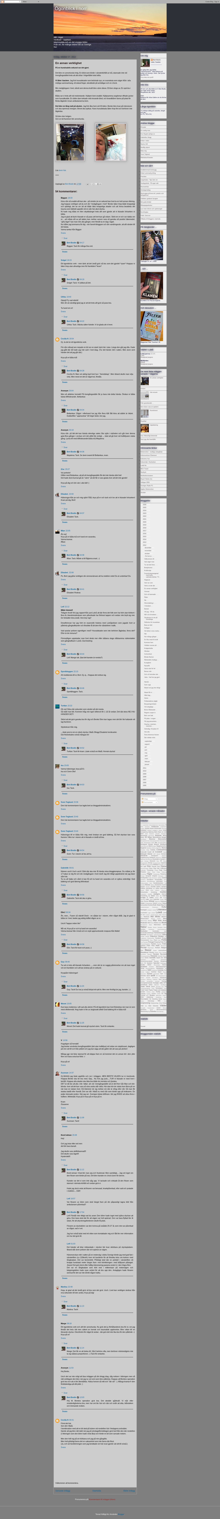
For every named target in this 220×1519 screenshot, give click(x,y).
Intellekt (150, 894)
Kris (165, 905)
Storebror (143, 979)
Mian (63, 531)
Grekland (143, 879)
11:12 (82, 1170)
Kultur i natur (145, 140)
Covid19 (158, 852)
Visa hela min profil (147, 77)
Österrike (153, 1011)
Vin (159, 1001)
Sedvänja (143, 959)
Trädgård (164, 991)
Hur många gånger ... (151, 636)
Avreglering (144, 832)
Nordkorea (151, 929)
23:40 (76, 817)
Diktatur (164, 857)
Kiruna (146, 901)
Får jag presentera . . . (151, 721)
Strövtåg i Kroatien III (151, 729)
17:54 (82, 1212)
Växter (159, 1008)
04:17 (82, 243)
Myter (150, 924)
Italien (152, 897)
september (148, 741)
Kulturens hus (145, 459)
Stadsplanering (162, 975)
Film (149, 866)
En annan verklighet (156, 378)
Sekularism (163, 959)
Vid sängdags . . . (150, 707)
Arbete (152, 828)
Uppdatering (154, 425)
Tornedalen (159, 988)
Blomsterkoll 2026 (149, 842)
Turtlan (64, 706)
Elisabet (143, 127)
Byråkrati (149, 848)
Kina (142, 901)
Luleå (142, 355)
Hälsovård (163, 888)
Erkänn (143, 388)
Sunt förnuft (162, 979)
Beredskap (144, 835)
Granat (164, 878)
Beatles (158, 833)
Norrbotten (144, 931)
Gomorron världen (157, 877)
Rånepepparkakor (146, 205)
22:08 (71, 572)
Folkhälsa (163, 868)
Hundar (148, 886)
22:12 (67, 607)
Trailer (146, 990)
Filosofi (154, 866)
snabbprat (154, 970)
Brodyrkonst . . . (149, 567)
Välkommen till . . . (150, 559)
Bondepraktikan (162, 842)
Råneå (143, 362)
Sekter (153, 959)
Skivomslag (157, 965)
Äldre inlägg (129, 1491)
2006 (145, 782)
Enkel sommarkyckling (148, 173)
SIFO (142, 963)
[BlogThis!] (94, 184)
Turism (153, 993)
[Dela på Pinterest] (100, 184)
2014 (145, 539)
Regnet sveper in (149, 712)
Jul (161, 897)
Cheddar (143, 850)
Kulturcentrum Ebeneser (149, 455)
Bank (156, 832)
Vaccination (144, 999)
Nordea (143, 929)
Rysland (156, 954)
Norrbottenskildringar (147, 933)
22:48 (70, 1287)
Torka (152, 988)
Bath (146, 833)
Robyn (156, 952)
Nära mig (144, 151)
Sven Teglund (67, 802)
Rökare (164, 956)
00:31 (71, 1420)
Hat (165, 883)
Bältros (154, 848)
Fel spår (143, 866)
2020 (145, 522)
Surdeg (142, 981)
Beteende (158, 835)
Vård (149, 1006)
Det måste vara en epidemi (149, 407)
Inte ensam (153, 392)
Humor (143, 886)
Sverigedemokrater (147, 983)
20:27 (67, 469)
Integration (143, 894)
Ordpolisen (153, 936)
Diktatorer (152, 857)
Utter (165, 997)
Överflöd (143, 421)
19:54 (71, 339)
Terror (153, 986)
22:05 (68, 531)
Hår (154, 888)
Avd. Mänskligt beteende (149, 436)
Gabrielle (65, 868)
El (161, 861)
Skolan (164, 965)
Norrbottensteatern (147, 475)
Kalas (151, 899)
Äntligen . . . (148, 628)
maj (146, 753)
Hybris (158, 886)
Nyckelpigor (150, 934)
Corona (152, 850)
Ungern (164, 995)
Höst (147, 890)
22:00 (71, 494)
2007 (145, 779)
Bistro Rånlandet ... (150, 710)
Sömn (150, 984)
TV (162, 993)
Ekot (158, 861)
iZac (63, 469)
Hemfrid (143, 885)
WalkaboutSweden (147, 157)
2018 (145, 528)
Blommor (152, 839)
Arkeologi (164, 828)
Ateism (160, 830)
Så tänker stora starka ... (152, 631)
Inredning (154, 892)
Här (145, 634)
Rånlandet (154, 956)
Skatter (143, 965)
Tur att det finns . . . (151, 565)
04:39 (82, 555)
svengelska (150, 981)
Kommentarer (148, 802)
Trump (158, 992)
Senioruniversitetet (146, 961)
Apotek (147, 828)
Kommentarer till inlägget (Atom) (102, 1499)
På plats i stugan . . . (151, 718)
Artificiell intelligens (152, 830)
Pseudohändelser (145, 944)
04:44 (82, 654)
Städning (149, 979)
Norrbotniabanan (162, 929)
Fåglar (149, 874)
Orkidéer (161, 936)
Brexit (142, 846)
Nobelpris (160, 927)
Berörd (146, 609)
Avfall (164, 830)
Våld (142, 1006)
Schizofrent (148, 654)
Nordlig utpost (145, 147)
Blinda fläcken (149, 657)
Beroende (151, 835)
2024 (145, 510)
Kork (154, 905)
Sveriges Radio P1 (147, 486)
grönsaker (159, 881)
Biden (142, 837)
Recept (143, 947)
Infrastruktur (144, 892)
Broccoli (146, 846)
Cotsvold (143, 852)
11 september (145, 825)
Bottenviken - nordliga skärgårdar (151, 452)
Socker (142, 972)
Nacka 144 (144, 144)
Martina (64, 1287)
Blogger (121, 1514)
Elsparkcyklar (144, 863)
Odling (164, 934)
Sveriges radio (158, 983)
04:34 (82, 410)
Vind (165, 1001)
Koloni (155, 903)
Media (157, 917)
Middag (150, 920)
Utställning (158, 997)
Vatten (142, 1001)
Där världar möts (149, 737)
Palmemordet (150, 938)
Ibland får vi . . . (149, 692)
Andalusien (155, 826)
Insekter (163, 892)
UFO (147, 995)
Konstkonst (154, 410)
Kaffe (147, 899)
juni (146, 750)
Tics (162, 986)
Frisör (153, 872)
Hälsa (157, 888)
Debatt (158, 854)
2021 (145, 519)
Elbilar (164, 861)
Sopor (160, 972)
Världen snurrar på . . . (151, 645)
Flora (151, 868)
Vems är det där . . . (151, 586)
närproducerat (157, 934)
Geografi (148, 876)
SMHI (149, 970)
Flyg (154, 868)
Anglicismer (163, 826)
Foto (160, 870)
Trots (153, 991)
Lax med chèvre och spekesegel (151, 209)
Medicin (164, 916)
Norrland (143, 934)
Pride (162, 942)
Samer (146, 957)
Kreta (158, 905)
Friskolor (143, 872)
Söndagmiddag (145, 190)
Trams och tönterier (159, 990)
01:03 (73, 1244)
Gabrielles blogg (146, 137)
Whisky (164, 1008)
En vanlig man (145, 130)
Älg (149, 1011)
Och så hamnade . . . (151, 594)
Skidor (149, 965)
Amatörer (147, 826)
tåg (165, 993)
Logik (149, 912)
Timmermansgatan (145, 988)
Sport (148, 975)
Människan (157, 924)
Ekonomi (152, 861)
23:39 (76, 802)
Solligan (148, 972)
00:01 (71, 868)
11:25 (82, 1023)
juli (146, 747)
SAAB (142, 957)
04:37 (82, 513)
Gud (165, 881)
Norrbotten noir (159, 931)
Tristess (148, 991)
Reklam (157, 947)
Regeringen (151, 947)
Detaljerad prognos (147, 357)
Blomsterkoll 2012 (155, 841)
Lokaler (153, 912)
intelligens (156, 894)
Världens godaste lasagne (149, 198)
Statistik (148, 977)
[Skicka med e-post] (91, 184)
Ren (142, 950)
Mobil (160, 920)
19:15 (69, 260)
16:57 (73, 1199)
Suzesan (64, 1073)
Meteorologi (144, 920)
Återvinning (144, 1011)
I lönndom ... (148, 606)
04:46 (82, 688)
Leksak (154, 910)
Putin (148, 945)
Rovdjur (164, 952)
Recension (163, 945)
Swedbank (144, 984)
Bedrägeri (163, 833)
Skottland (144, 966)
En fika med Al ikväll (151, 639)
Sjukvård (156, 963)
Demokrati (144, 855)
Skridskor (151, 966)
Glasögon (160, 876)
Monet (63, 1004)
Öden (146, 597)
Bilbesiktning (157, 837)
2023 (145, 513)
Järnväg (143, 899)
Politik (163, 940)
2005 (145, 785)
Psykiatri (159, 944)
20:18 (71, 430)
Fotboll (156, 870)
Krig (162, 905)
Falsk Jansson (145, 215)
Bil (146, 837)
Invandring (144, 895)
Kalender (156, 899)
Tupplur (148, 993)
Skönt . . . (147, 698)
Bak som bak (148, 715)
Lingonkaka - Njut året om (149, 180)
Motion (156, 922)
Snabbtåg (160, 970)
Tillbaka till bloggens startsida (150, 219)
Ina (62, 765)
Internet (164, 894)
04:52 (82, 748)
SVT (165, 983)
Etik (142, 864)
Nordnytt (143, 472)
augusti (147, 744)
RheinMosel (144, 952)
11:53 (71, 1368)
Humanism (158, 885)
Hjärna (152, 885)
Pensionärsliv (145, 940)
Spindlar (143, 975)
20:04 (71, 391)
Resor (148, 950)
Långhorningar (154, 914)
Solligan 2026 (145, 482)
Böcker (164, 848)
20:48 (74, 1135)
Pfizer (151, 940)
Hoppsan (147, 580)
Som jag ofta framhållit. (148, 439)
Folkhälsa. (143, 870)
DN (146, 859)
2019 (145, 525)
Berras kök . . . (149, 671)
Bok (156, 842)
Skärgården (160, 968)
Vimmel (146, 591)
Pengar (164, 938)
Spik (165, 973)
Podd (159, 940)
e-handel (162, 859)
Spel (161, 973)
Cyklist (164, 852)
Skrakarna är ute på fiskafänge (150, 618)
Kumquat (144, 910)
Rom (160, 952)
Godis (149, 877)
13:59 (65, 1040)
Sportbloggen (67, 671)
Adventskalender (153, 825)
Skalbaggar (163, 963)
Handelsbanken (158, 883)
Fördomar (163, 874)
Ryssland (163, 954)
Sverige (164, 981)
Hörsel (142, 890)
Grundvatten (158, 879)
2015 (145, 536)
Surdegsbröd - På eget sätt (149, 183)
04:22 (82, 321)
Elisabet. (64, 494)
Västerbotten (150, 1008)
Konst (164, 903)
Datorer (149, 854)
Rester (155, 950)
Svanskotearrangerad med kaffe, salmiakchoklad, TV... (152, 575)
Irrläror (157, 895)
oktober (147, 553)
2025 (145, 507)
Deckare (163, 854)
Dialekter (164, 855)
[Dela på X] (96, 184)
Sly (165, 968)
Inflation (157, 890)
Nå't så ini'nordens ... (151, 614)
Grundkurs (150, 879)
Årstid (151, 1009)
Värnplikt (143, 1008)
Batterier (151, 833)
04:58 (82, 944)
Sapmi (158, 957)
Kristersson (155, 907)
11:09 (82, 1118)
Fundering (143, 874)
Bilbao (150, 837)
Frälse (158, 872)
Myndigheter (144, 924)
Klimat (151, 901)
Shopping (163, 961)
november (148, 550)
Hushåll (153, 886)
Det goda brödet (146, 202)
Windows (143, 1009)
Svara (63, 233)
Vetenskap (151, 1001)
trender (143, 991)
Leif (62, 607)
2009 (145, 774)
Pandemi (158, 938)
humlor (164, 885)
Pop (142, 942)
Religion (163, 947)
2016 (145, 533)
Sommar (153, 972)
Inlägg (145, 799)
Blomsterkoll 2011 (145, 841)
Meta (164, 918)
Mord (152, 922)
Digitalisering (145, 857)
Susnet (143, 1026)
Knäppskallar (148, 648)
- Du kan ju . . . (149, 556)
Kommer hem (148, 642)
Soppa (164, 972)
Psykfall (153, 944)
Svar (65, 238)
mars (146, 758)
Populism (145, 942)
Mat (152, 917)
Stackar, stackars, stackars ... (150, 725)
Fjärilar (163, 866)
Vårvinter (155, 1006)
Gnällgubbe (144, 877)
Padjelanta (143, 938)
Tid (165, 986)
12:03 (82, 1397)
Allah (142, 826)
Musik (164, 923)
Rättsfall (160, 956)
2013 (145, 542)
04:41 (82, 589)
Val (150, 999)
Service (156, 961)
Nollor (165, 927)
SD (162, 957)
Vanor (160, 999)
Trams (151, 990)
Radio (158, 945)
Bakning (151, 832)
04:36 (82, 452)
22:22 (70, 706)
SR (157, 975)
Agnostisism (161, 825)
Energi (150, 863)
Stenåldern (155, 977)
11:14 (82, 1348)
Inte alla (147, 732)
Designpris (154, 855)
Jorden (157, 897)
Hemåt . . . (147, 682)
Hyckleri (163, 886)
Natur (144, 927)
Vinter (164, 1003)
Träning (143, 993)
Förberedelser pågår (150, 701)
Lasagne (149, 910)
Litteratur (161, 909)
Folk (158, 868)
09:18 (69, 1323)
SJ (145, 963)
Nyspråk (147, 666)
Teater (143, 986)
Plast (155, 940)
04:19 (82, 279)
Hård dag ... (148, 695)
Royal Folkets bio (146, 479)
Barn (142, 833)
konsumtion (144, 905)
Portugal (151, 942)
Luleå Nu (143, 465)
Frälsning (164, 872)
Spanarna (143, 973)
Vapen (164, 999)
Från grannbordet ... (147, 403)
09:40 (67, 962)
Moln (149, 922)
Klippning (157, 901)
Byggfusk (143, 848)
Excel (146, 864)
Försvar (142, 876)
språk (153, 975)
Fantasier (161, 864)
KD (165, 899)
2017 (145, 531)
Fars (165, 864)
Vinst (160, 1003)
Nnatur (155, 927)
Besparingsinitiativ (150, 704)
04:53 (82, 785)
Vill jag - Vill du (149, 612)
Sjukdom (149, 963)
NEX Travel (144, 469)
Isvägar (143, 897)
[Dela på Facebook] (98, 184)
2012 (145, 545)
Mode (164, 920)
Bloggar (164, 837)
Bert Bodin (71, 243)
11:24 (82, 986)
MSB (160, 922)
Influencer (163, 890)
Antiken (143, 828)
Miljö (155, 920)
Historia (147, 885)
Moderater (144, 923)
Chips (147, 850)
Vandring (155, 999)
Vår (146, 1006)
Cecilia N (65, 339)
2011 (145, 768)
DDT (154, 854)
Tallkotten (156, 984)
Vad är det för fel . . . (151, 668)
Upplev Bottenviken (147, 489)
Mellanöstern (145, 918)
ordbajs (147, 936)
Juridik (164, 897)
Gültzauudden (144, 883)
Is (160, 895)
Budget (154, 846)
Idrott (151, 890)
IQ (149, 895)
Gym (151, 883)
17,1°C (153, 354)
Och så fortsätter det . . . (152, 674)
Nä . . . (146, 600)
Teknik (148, 986)
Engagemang (156, 863)
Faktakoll (155, 864)
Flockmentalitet (144, 868)
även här (62, 170)
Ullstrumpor (159, 995)
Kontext (150, 905)
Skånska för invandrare (152, 622)
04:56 (82, 895)
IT (147, 897)
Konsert (160, 903)
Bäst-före (158, 848)
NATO (164, 924)
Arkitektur (143, 830)
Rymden (149, 954)
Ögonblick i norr (70, 8)
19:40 (69, 297)
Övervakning (160, 1011)
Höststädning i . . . (150, 603)
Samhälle (152, 958)
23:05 (66, 765)
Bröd (150, 846)
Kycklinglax (144, 212)
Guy (62, 962)
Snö (165, 970)
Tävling (143, 995)
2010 (145, 771)
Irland (153, 896)
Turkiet (158, 993)
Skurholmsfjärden (150, 968)
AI (165, 825)
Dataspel (143, 854)
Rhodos (151, 952)
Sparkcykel (156, 973)
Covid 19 (150, 852)
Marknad (146, 916)
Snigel (63, 260)
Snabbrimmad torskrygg (148, 170)
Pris (165, 942)
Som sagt (147, 685)
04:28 (82, 371)
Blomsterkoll (162, 839)
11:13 (82, 1306)
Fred (165, 870)
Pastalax (143, 176)
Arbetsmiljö (157, 828)
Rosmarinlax (145, 187)
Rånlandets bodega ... (151, 660)
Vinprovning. (155, 1003)
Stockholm (163, 977)
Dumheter (156, 859)
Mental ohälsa (156, 918)
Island (164, 896)
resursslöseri (162, 950)
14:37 (71, 1073)
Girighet (154, 876)
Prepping (157, 942)
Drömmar (150, 859)
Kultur (164, 907)
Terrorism (158, 986)
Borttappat (144, 844)
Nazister (150, 927)
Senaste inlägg (62, 1491)
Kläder (143, 903)
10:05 (69, 1004)
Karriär (162, 899)
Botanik (156, 844)
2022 (145, 516)
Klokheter (163, 901)
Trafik (142, 990)
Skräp (142, 968)
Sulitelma (155, 979)
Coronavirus (161, 850)
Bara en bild (148, 625)
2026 (145, 504)
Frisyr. (149, 872)
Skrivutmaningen (161, 966)
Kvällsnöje (147, 570)
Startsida (96, 1491)
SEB (165, 957)
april (146, 756)
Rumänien (143, 954)
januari (147, 764)
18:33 (70, 198)
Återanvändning (161, 1009)
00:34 (68, 912)
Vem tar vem (148, 583)
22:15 (76, 671)
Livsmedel (144, 912)
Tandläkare (163, 984)
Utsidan (143, 492)
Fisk (158, 866)
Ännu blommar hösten (151, 735)
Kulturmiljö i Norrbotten (148, 462)
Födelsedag (156, 874)
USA (142, 997)
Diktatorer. (158, 857)
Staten (142, 977)
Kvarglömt (147, 663)
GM (165, 876)
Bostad (150, 844)
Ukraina (152, 995)
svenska (157, 981)
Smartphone (144, 970)
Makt (160, 914)
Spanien (149, 974)
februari (147, 761)
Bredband (163, 844)
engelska (163, 863)
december (148, 548)
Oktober (147, 651)
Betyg (164, 835)
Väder (163, 1005)
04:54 (82, 850)
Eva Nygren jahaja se (148, 134)
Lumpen (147, 914)
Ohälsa (142, 936)
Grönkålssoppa (151, 881)
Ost (165, 936)
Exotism (150, 864)
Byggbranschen (161, 846)
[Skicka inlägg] (87, 184)
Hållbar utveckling (146, 888)
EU (144, 864)
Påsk (153, 945)
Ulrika (63, 297)
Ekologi (146, 861)
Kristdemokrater (145, 907)
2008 (145, 777)
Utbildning (150, 997)
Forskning (150, 870)
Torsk (165, 988)
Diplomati (143, 859)
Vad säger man (149, 562)
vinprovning (145, 1003)
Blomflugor (143, 839)
